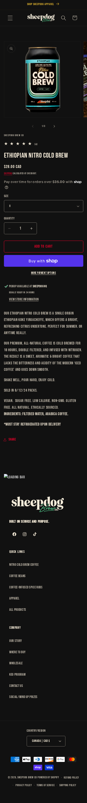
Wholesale (16, 663)
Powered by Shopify (48, 777)
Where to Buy (17, 652)
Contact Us (16, 686)
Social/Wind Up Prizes (23, 697)
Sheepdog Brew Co (27, 777)
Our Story (15, 641)
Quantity (9, 218)
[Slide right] (54, 126)
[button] (10, 17)
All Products (17, 610)
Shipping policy (67, 785)
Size (6, 196)
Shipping (8, 173)
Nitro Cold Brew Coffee (24, 565)
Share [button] (12, 439)
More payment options (43, 273)
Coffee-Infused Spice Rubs (26, 587)
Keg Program (17, 674)
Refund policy (71, 777)
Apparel (14, 598)
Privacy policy (24, 785)
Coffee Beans (17, 576)
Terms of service (46, 785)
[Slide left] (33, 126)
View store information (24, 299)
